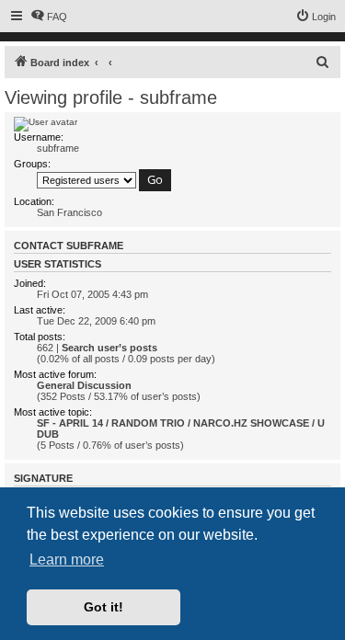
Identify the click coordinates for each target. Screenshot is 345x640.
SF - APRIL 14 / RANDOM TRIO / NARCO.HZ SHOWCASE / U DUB (181, 428)
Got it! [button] (103, 607)
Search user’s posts (109, 347)
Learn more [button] (66, 559)
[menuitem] (48, 17)
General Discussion (84, 385)
